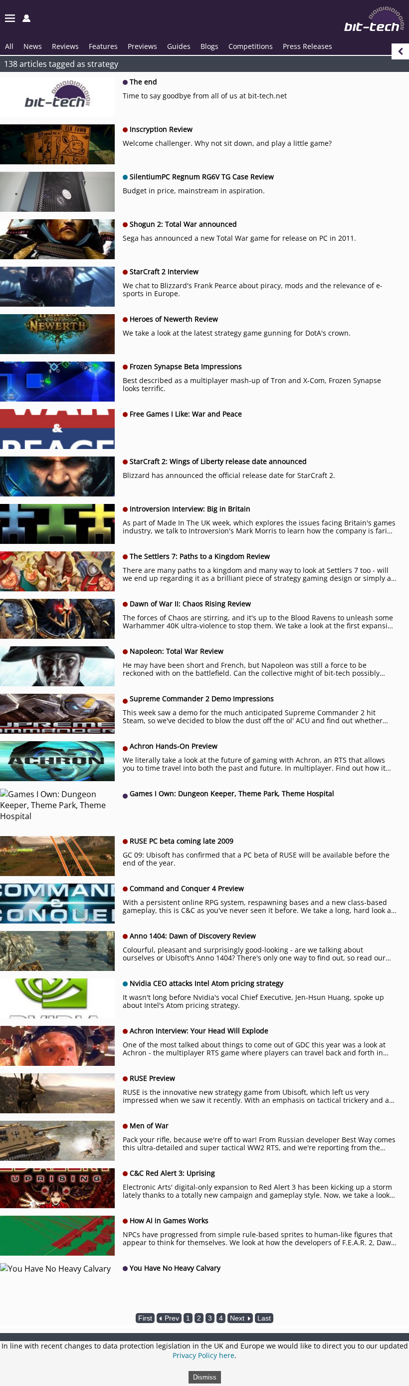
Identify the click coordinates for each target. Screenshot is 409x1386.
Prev (171, 1318)
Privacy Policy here (203, 1355)
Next (238, 1318)
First (145, 1318)
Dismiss (204, 1377)
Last (264, 1318)
